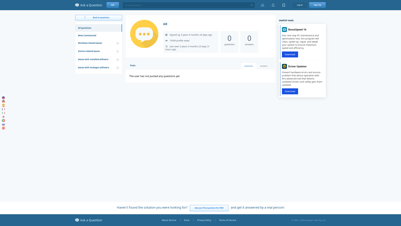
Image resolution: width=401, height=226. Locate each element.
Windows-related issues (90, 43)
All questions (84, 28)
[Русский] (3, 124)
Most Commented (87, 35)
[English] (3, 98)
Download (290, 54)
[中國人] (3, 128)
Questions (248, 66)
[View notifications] (273, 5)
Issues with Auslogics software (93, 67)
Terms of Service (227, 220)
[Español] (3, 105)
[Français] (3, 109)
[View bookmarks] (283, 5)
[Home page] (262, 5)
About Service (169, 220)
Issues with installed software (93, 59)
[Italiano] (3, 113)
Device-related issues (89, 51)
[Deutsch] (3, 101)
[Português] (3, 120)
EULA (186, 220)
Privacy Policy (204, 220)
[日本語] (3, 116)
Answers (264, 66)
